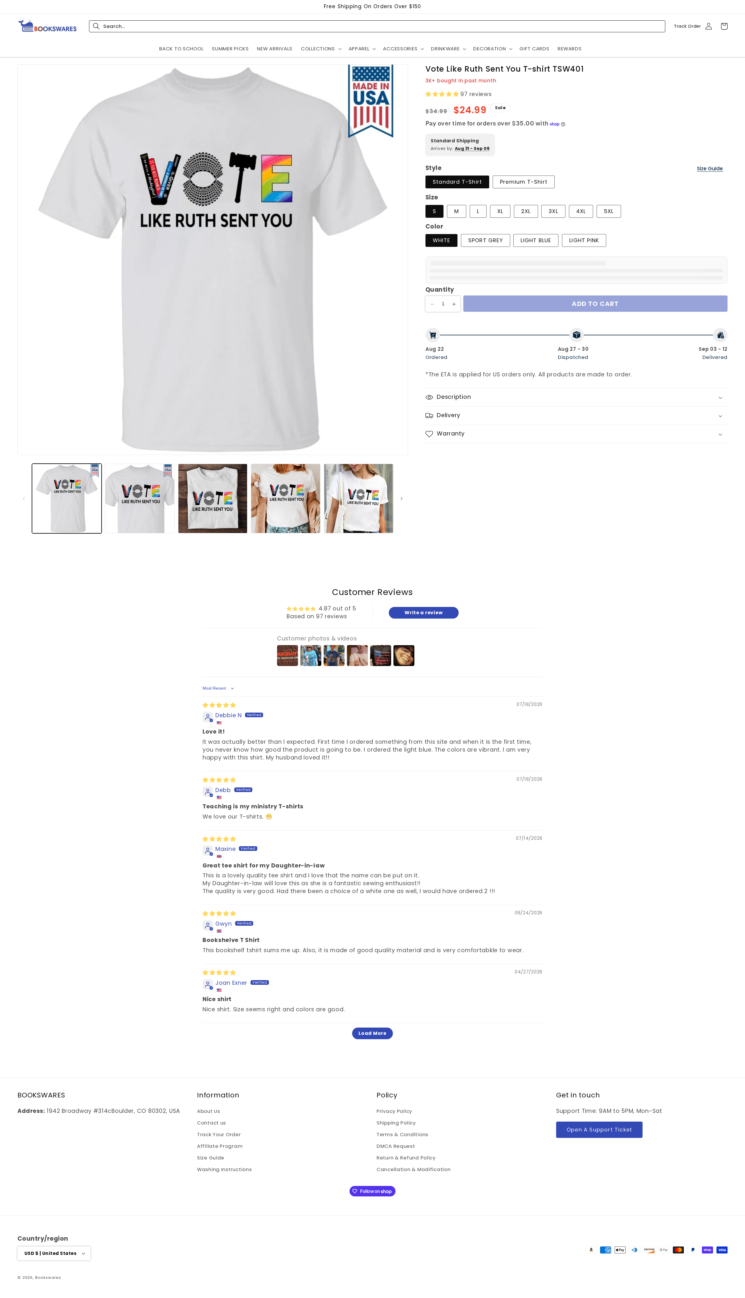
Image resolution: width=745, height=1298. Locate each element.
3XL (553, 211)
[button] (321, 48)
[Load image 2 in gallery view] (140, 498)
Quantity (439, 290)
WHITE (441, 240)
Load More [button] (372, 1033)
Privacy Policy (394, 1111)
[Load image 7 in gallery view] (285, 498)
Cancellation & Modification (413, 1169)
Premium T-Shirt (523, 181)
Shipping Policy (396, 1122)
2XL (526, 211)
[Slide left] (23, 498)
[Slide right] (401, 498)
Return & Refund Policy (406, 1157)
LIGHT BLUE (536, 240)
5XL (609, 211)
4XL (581, 211)
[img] (219, 705)
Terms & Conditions (402, 1134)
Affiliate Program (220, 1146)
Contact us (211, 1122)
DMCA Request (396, 1146)
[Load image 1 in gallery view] (67, 498)
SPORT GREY (485, 240)
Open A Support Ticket (599, 1129)
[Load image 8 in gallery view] (358, 498)
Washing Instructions (224, 1169)
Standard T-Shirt (457, 181)
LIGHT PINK (584, 240)
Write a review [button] (424, 612)
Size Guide (710, 168)
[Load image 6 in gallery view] (213, 498)
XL (500, 211)
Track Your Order (219, 1134)
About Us (208, 1111)
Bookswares (48, 1277)
